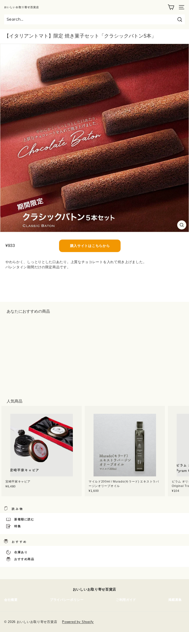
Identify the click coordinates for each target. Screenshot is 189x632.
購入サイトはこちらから (90, 246)
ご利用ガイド (126, 600)
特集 (17, 526)
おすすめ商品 (24, 559)
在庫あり (21, 552)
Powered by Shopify (78, 622)
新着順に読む (24, 519)
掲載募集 (175, 600)
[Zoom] (181, 224)
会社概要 (11, 600)
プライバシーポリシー (67, 600)
